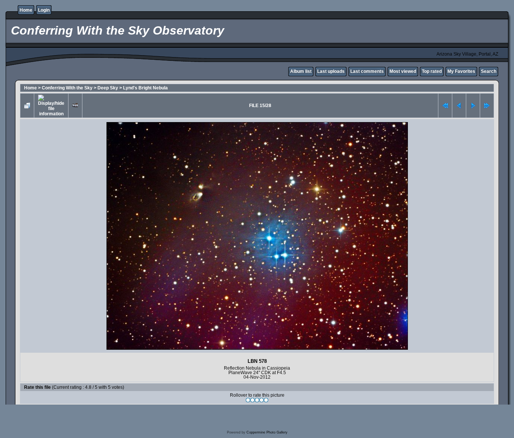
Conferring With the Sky (67, 88)
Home (26, 10)
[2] (252, 400)
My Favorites (461, 71)
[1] (248, 400)
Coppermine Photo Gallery (266, 432)
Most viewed (402, 71)
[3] (257, 400)
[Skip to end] (487, 105)
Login (44, 10)
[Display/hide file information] (51, 106)
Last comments (367, 71)
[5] (266, 400)
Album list (301, 71)
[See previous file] (459, 105)
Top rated (432, 71)
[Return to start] (445, 105)
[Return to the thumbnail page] (27, 105)
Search (488, 71)
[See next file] (473, 105)
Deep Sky (107, 88)
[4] (261, 400)
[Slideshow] (75, 105)
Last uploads (331, 71)
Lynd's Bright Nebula (145, 88)
